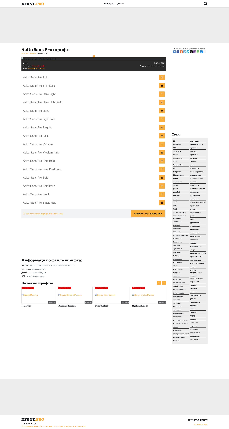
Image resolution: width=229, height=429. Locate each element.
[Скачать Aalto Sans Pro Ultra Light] (162, 94)
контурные (194, 141)
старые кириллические (196, 277)
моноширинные (196, 171)
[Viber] (194, 51)
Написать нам (201, 424)
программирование (198, 202)
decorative (177, 151)
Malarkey (26, 305)
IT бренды (177, 171)
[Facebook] (178, 51)
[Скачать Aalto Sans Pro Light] (162, 110)
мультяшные (195, 175)
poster (175, 188)
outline (176, 185)
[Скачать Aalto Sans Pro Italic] (162, 135)
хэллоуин (194, 322)
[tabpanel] (93, 58)
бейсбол (176, 245)
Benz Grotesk (101, 305)
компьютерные (179, 337)
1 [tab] (94, 56)
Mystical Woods (140, 305)
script (175, 199)
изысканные (178, 313)
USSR (175, 209)
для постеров (178, 293)
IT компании (178, 175)
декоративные (179, 282)
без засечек (40, 68)
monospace (177, 182)
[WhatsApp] (198, 51)
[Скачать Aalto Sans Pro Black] (162, 194)
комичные (177, 330)
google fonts (177, 158)
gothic (175, 161)
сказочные (194, 233)
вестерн (176, 255)
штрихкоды (195, 336)
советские (194, 239)
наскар (193, 182)
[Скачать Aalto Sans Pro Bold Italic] (162, 186)
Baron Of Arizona (66, 305)
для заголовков (179, 289)
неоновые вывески (197, 188)
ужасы (193, 298)
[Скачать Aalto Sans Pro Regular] (162, 127)
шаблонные (195, 332)
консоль (176, 340)
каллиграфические (180, 323)
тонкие (193, 292)
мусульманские (196, 178)
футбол (193, 309)
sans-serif (31, 68)
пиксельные (195, 195)
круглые (193, 158)
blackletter (177, 144)
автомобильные (179, 212)
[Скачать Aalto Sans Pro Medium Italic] (162, 152)
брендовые (177, 248)
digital (175, 154)
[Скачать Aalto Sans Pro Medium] (162, 144)
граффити (177, 272)
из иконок (177, 306)
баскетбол (177, 238)
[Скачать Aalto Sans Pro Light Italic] (162, 119)
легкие (193, 161)
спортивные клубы (198, 253)
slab (174, 205)
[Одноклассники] (181, 51)
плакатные (194, 199)
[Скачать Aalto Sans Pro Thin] (162, 77)
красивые (194, 148)
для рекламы (178, 296)
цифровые (194, 329)
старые (193, 267)
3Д (174, 141)
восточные (177, 262)
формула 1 (194, 305)
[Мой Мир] (201, 51)
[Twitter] (188, 51)
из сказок (177, 310)
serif (175, 202)
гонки (175, 266)
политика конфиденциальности (70, 426)
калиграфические (180, 320)
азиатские (177, 221)
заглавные (177, 303)
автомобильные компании (179, 217)
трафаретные (195, 295)
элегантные (195, 339)
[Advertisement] (93, 25)
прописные (195, 205)
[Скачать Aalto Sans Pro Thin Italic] (162, 85)
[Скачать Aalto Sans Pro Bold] (162, 177)
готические (177, 269)
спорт (192, 250)
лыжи (192, 165)
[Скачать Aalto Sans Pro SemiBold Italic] (162, 169)
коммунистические (181, 334)
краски (193, 151)
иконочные (177, 316)
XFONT (32, 3)
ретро (192, 219)
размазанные (195, 212)
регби (192, 216)
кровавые (194, 154)
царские (193, 326)
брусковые (177, 252)
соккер (193, 243)
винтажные (177, 259)
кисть (175, 327)
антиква (176, 225)
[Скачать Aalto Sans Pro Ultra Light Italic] (162, 102)
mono (175, 178)
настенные (194, 185)
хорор (192, 315)
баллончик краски (180, 235)
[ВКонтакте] (174, 51)
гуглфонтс (177, 279)
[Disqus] (93, 345)
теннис (193, 285)
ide (174, 168)
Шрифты (109, 3)
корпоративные (196, 144)
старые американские (196, 271)
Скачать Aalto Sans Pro (148, 213)
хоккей (193, 312)
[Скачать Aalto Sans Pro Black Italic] (162, 202)
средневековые (196, 256)
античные (177, 228)
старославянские (197, 263)
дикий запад (178, 286)
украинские (195, 302)
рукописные (195, 222)
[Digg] (191, 51)
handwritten (178, 165)
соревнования (196, 246)
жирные (176, 300)
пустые (193, 209)
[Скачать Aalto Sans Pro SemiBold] (162, 161)
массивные (194, 168)
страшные (194, 281)
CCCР (175, 148)
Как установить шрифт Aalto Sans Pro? (44, 213)
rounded (176, 192)
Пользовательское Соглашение (36, 426)
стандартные (195, 260)
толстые (193, 288)
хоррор (193, 319)
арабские (176, 232)
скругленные (195, 236)
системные (194, 229)
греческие (177, 276)
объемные (194, 192)
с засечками (195, 226)
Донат (121, 3)
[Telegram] (184, 51)
